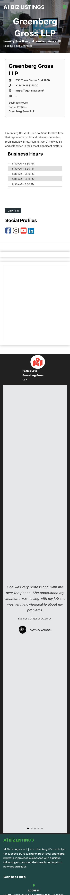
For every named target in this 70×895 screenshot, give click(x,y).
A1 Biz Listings (23, 7)
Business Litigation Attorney (34, 618)
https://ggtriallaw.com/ (29, 90)
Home (7, 41)
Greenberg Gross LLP (22, 111)
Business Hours (18, 102)
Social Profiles (18, 107)
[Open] (65, 7)
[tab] (28, 828)
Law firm (22, 41)
